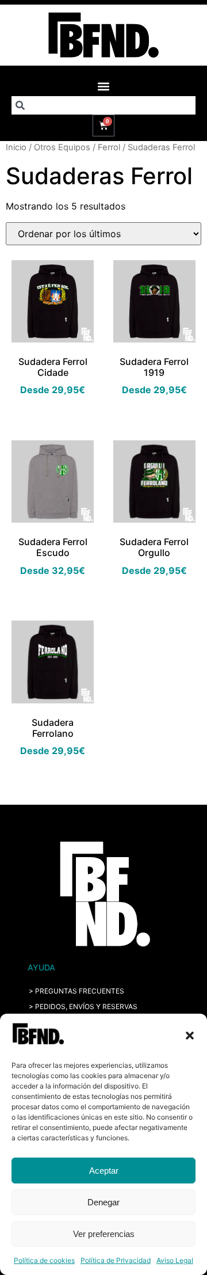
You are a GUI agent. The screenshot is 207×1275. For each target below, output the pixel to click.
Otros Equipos (62, 147)
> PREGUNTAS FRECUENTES (76, 991)
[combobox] (103, 105)
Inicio (16, 147)
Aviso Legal (174, 1260)
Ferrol (109, 147)
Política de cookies (44, 1260)
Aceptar (103, 1170)
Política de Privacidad (115, 1260)
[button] (189, 1035)
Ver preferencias (104, 1234)
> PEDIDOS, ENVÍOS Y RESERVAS (83, 1006)
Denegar (103, 1202)
